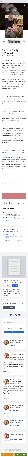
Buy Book (15, 285)
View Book (7, 285)
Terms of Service (18, 450)
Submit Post (14, 332)
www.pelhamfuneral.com (14, 169)
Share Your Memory (9, 307)
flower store (18, 186)
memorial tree (19, 183)
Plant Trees (19, 223)
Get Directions (8, 223)
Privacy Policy (10, 450)
